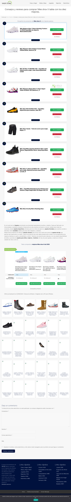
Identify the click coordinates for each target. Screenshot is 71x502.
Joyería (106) (59, 467)
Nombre (4, 429)
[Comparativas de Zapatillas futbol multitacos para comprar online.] (53, 325)
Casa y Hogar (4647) (26, 467)
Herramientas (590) (61, 481)
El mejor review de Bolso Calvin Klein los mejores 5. (29, 373)
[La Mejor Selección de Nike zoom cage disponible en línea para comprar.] (53, 305)
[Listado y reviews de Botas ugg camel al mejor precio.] (42, 305)
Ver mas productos (10, 249)
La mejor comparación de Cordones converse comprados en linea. (64, 353)
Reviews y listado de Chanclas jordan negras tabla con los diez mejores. (52, 394)
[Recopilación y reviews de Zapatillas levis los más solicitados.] (19, 325)
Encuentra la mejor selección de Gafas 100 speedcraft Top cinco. (30, 333)
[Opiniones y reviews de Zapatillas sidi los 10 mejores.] (65, 386)
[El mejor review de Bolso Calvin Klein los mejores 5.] (30, 366)
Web (3, 441)
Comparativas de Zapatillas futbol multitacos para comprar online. (52, 333)
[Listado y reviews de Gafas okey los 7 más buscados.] (19, 366)
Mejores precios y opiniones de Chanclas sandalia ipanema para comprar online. (18, 354)
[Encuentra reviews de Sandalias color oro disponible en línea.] (19, 386)
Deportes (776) (25, 474)
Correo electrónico (7, 435)
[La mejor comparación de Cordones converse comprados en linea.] (65, 345)
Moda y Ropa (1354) (26, 469)
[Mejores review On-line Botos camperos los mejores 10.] (19, 305)
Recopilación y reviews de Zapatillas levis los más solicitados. (18, 333)
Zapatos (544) (24, 476)
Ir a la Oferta (57, 29)
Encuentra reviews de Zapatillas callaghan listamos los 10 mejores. (6, 394)
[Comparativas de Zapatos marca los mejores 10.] (7, 325)
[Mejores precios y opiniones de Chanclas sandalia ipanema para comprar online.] (19, 345)
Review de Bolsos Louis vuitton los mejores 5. (64, 332)
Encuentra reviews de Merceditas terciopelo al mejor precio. (6, 352)
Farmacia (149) (42, 480)
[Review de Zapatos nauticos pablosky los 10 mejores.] (42, 325)
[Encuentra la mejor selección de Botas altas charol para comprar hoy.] (42, 386)
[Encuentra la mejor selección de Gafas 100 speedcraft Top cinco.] (30, 325)
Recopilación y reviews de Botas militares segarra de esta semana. (53, 353)
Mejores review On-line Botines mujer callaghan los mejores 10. (64, 313)
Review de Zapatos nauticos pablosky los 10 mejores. (41, 332)
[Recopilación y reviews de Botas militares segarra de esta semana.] (53, 345)
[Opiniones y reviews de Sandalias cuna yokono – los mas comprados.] (30, 305)
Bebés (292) (42, 476)
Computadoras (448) (44, 473)
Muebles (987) (60, 484)
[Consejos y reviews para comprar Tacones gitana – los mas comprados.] (42, 366)
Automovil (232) (43, 478)
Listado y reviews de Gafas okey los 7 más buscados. (18, 373)
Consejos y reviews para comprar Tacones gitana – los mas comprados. (41, 374)
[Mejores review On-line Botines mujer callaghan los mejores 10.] (65, 305)
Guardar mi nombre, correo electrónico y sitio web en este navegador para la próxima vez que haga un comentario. (34, 447)
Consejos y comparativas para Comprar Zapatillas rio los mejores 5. (41, 353)
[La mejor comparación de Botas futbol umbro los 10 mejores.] (7, 366)
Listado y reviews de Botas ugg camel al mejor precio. (41, 313)
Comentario (5, 411)
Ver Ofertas (57, 36)
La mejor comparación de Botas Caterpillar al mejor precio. (64, 374)
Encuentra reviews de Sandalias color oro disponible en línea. (18, 393)
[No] (69, 498)
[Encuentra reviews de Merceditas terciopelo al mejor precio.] (7, 345)
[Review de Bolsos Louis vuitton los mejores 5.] (65, 325)
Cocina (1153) (42, 467)
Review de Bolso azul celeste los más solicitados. (29, 352)
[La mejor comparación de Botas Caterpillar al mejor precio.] (65, 366)
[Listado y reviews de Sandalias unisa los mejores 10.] (7, 305)
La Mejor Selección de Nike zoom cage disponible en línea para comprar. (52, 313)
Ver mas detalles (21, 283)
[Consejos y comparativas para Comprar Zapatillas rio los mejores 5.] (42, 345)
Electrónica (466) (25, 478)
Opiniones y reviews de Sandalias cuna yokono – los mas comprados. (30, 313)
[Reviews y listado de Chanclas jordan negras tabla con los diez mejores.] (53, 386)
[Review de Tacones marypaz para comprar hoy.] (30, 386)
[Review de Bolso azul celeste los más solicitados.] (30, 345)
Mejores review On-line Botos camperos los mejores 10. (18, 313)
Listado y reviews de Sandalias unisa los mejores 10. (6, 313)
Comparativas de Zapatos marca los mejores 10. (7, 332)
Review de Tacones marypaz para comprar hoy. (30, 393)
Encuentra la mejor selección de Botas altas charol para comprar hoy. (41, 394)
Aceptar (36, 499)
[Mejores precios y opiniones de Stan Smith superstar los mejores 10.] (53, 366)
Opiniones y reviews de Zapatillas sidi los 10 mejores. (64, 393)
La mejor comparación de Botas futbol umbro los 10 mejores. (7, 374)
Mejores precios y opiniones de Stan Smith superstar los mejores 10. (53, 374)
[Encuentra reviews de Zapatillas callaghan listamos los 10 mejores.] (7, 386)
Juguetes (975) (25, 472)
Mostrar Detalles (35, 40)
